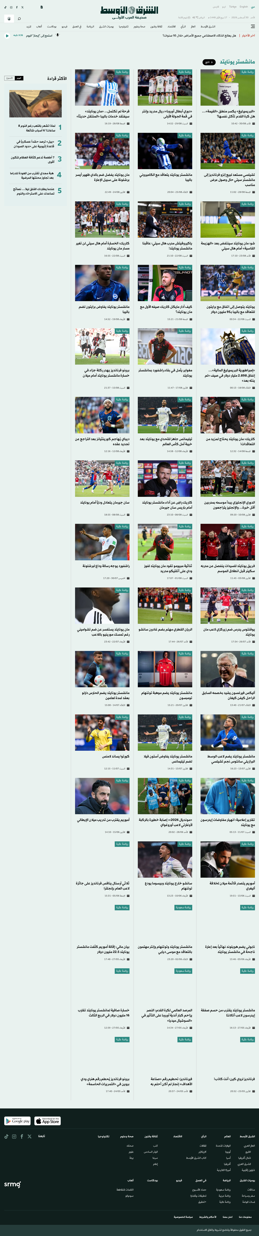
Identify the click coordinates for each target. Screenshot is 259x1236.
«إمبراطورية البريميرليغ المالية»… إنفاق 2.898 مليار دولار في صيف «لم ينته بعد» (230, 375)
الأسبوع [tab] (9, 78)
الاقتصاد (172, 27)
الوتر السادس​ (151, 1152)
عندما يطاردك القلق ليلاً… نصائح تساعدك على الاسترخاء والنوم (33, 191)
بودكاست (51, 27)
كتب (155, 1146)
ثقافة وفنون (156, 27)
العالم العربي (249, 1146)
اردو (224, 7)
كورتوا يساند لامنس (116, 756)
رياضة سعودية (183, 907)
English (244, 7)
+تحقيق (202, 1202)
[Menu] (253, 26)
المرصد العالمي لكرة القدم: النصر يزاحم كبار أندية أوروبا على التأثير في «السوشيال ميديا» (166, 1015)
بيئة (132, 1158)
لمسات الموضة (248, 1202)
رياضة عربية (225, 1196)
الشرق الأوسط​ (208, 27)
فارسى (216, 7)
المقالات (203, 1146)
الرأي (183, 27)
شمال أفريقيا (244, 1158)
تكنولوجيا (123, 27)
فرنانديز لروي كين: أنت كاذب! (234, 1079)
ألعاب (39, 27)
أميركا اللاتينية (224, 1170)
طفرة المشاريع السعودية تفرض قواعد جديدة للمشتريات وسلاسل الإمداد (191, 34)
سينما (155, 1158)
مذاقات (251, 1190)
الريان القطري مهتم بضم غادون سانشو (165, 629)
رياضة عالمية (248, 72)
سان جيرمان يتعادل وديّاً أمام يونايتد (105, 502)
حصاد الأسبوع (199, 1190)
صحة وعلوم (139, 27)
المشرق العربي (244, 1164)
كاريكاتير (202, 1152)
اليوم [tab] (19, 78)
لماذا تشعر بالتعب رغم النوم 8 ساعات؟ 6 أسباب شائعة (36, 128)
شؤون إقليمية (248, 1170)
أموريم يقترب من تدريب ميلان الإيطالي (103, 820)
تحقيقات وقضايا (198, 1196)
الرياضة (90, 27)
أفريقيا (227, 1164)
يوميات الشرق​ (106, 27)
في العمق (76, 27)
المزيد (28, 27)
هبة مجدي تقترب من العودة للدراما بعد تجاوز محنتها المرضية (32, 175)
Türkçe (233, 7)
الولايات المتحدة (223, 1146)
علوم (131, 1152)
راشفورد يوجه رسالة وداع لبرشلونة (106, 566)
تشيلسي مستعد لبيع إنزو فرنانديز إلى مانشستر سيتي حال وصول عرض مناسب (229, 180)
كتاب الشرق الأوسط (196, 1158)
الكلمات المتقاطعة (125, 1190)
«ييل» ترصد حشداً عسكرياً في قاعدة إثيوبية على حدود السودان (34, 144)
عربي (253, 7)
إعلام (155, 1164)
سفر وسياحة (248, 1196)
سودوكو (129, 1196)
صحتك (130, 1146)
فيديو (64, 27)
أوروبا (228, 1152)
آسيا (228, 1158)
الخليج (248, 1152)
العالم (193, 27)
